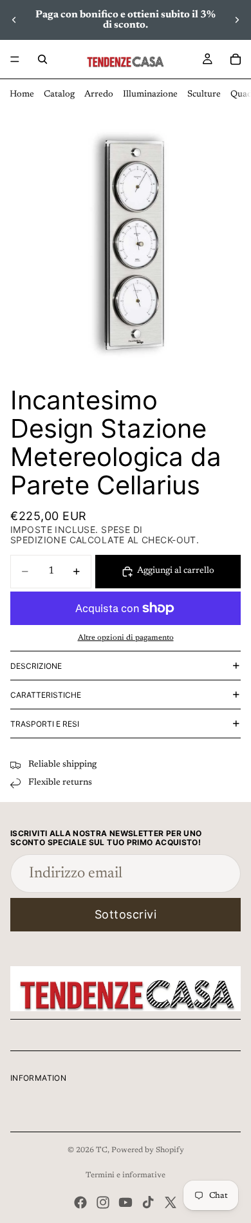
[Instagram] (103, 1202)
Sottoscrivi (126, 914)
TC (101, 1150)
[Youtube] (125, 1202)
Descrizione (36, 666)
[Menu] (15, 59)
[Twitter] (170, 1202)
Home (22, 94)
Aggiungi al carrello (175, 570)
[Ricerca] (42, 59)
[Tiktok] (148, 1202)
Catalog (59, 94)
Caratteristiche (45, 695)
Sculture (204, 94)
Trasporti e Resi (44, 724)
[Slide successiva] (237, 20)
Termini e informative (125, 1175)
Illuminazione (150, 94)
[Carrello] (235, 59)
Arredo (98, 94)
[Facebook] (80, 1202)
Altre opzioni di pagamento (126, 638)
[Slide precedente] (14, 20)
